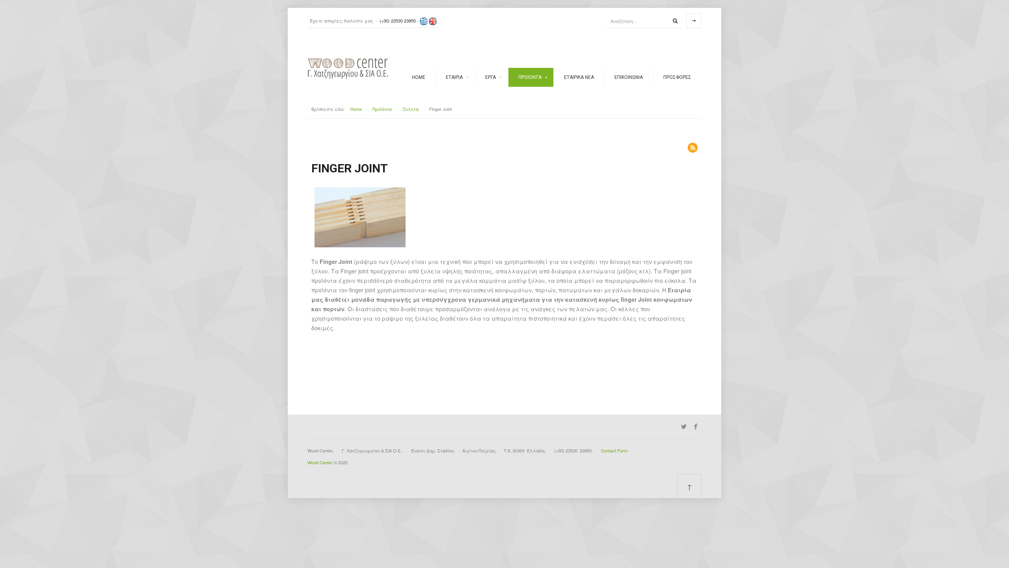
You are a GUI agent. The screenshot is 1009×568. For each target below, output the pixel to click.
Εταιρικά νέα (579, 77)
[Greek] (424, 20)
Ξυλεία (410, 109)
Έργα (490, 77)
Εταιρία (454, 77)
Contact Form (614, 450)
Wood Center (320, 462)
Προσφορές (677, 77)
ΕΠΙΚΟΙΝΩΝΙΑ (628, 77)
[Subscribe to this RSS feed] (692, 147)
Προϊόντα (530, 77)
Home (418, 77)
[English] (433, 20)
